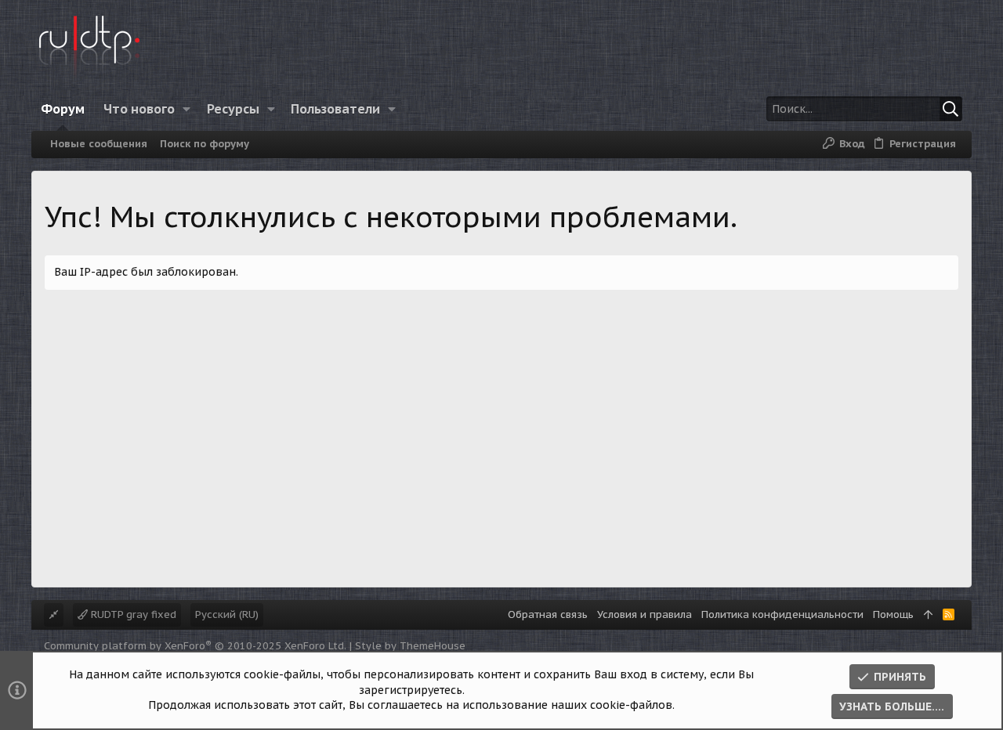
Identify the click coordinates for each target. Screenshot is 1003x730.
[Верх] (928, 615)
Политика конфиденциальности (782, 614)
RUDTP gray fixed (132, 614)
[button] (186, 109)
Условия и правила (644, 614)
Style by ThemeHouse (410, 645)
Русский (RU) (227, 614)
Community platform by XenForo (195, 645)
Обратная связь (548, 614)
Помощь (893, 614)
